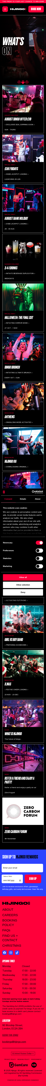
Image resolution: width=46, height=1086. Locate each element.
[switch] (39, 551)
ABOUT (7, 909)
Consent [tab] (8, 499)
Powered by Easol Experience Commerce (23, 1080)
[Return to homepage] (18, 9)
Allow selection (23, 585)
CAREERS (10, 915)
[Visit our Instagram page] (11, 952)
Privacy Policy (10, 1059)
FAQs (6, 930)
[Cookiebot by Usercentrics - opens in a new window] (32, 492)
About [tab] (38, 499)
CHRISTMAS (11, 945)
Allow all (23, 577)
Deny (23, 592)
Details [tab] (23, 499)
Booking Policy (23, 1059)
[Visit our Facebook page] (4, 952)
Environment (36, 1059)
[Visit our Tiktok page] (17, 952)
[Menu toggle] (5, 9)
